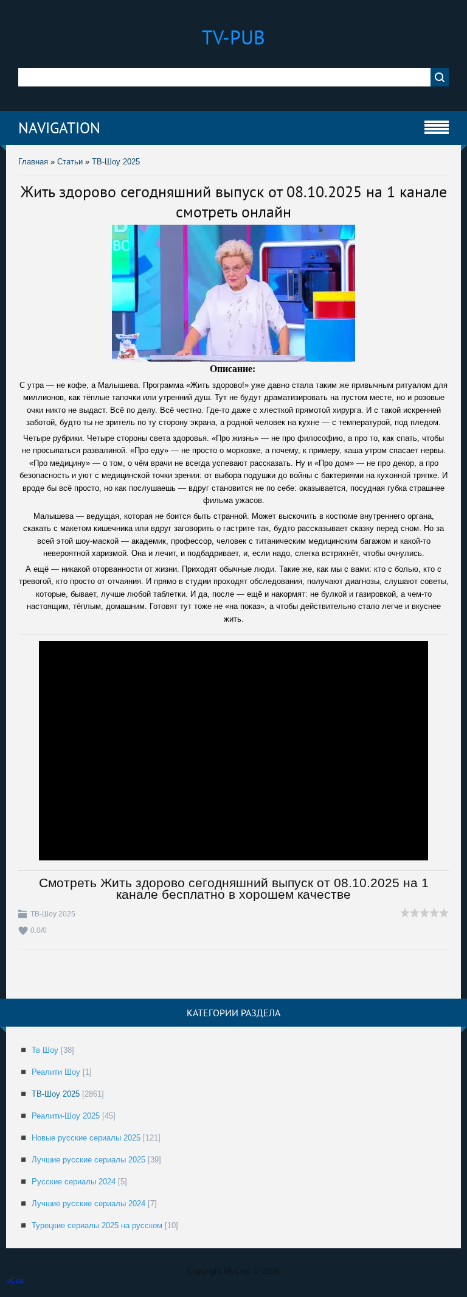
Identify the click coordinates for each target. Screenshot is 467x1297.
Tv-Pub (233, 37)
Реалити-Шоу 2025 (66, 1115)
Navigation (59, 128)
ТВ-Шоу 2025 (116, 161)
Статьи (70, 161)
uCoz (15, 1280)
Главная (33, 161)
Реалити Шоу (56, 1072)
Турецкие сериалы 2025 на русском (97, 1225)
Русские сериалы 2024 (74, 1181)
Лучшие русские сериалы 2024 (88, 1203)
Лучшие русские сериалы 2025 (88, 1159)
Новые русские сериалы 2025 (86, 1137)
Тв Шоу (45, 1050)
